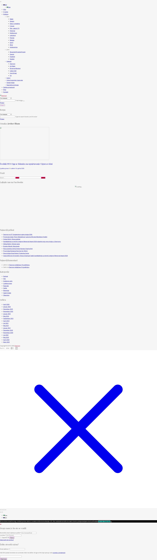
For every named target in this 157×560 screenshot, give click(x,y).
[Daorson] (3, 96)
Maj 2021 (6, 326)
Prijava (2, 103)
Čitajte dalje (107, 521)
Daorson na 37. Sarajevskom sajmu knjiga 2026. (17, 234)
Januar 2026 (7, 307)
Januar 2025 (7, 314)
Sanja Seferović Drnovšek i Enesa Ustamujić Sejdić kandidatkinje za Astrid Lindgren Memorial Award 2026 (35, 256)
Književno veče (7, 281)
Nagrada (6, 286)
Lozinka (3, 535)
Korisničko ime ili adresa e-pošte (10, 533)
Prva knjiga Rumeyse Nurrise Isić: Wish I (15, 251)
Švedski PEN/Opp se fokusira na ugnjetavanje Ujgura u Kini (26, 164)
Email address (4, 549)
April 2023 (6, 321)
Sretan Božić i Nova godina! (11, 239)
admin (13, 168)
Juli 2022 (5, 323)
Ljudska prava (4, 168)
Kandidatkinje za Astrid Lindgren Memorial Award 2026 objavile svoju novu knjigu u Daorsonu (32, 241)
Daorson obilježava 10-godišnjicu (19, 265)
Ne (102, 521)
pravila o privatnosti (59, 553)
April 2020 (6, 340)
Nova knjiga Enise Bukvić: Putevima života (16, 253)
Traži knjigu (19, 100)
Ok (99, 521)
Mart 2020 (6, 342)
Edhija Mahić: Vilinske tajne (11, 244)
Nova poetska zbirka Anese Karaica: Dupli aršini (18, 249)
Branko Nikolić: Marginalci (11, 246)
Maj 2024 (6, 316)
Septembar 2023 (8, 318)
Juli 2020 (5, 335)
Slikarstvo (6, 295)
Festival (5, 276)
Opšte (5, 288)
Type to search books (26, 117)
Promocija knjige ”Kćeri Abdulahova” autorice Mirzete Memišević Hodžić (25, 237)
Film (4, 279)
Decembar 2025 (8, 309)
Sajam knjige (7, 293)
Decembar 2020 (8, 330)
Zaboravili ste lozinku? (7, 540)
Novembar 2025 (8, 311)
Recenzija (6, 290)
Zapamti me (6, 537)
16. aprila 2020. (19, 168)
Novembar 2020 (8, 333)
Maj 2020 (6, 337)
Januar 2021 (7, 328)
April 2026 (6, 304)
